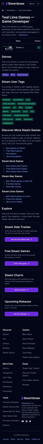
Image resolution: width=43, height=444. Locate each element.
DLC (5, 339)
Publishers (7, 386)
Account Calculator (11, 420)
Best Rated (27, 334)
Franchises (7, 391)
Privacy (6, 439)
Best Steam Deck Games (17, 166)
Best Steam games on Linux (18, 196)
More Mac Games (13, 186)
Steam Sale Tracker (30, 368)
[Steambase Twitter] (30, 421)
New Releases (28, 348)
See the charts (20, 290)
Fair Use (20, 439)
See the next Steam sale (20, 239)
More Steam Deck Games (17, 171)
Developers (11, 10)
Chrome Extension (11, 402)
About (27, 439)
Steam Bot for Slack (11, 411)
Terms (13, 439)
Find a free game (20, 263)
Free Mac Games (13, 184)
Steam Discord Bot (11, 407)
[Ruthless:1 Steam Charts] (8, 47)
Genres (6, 368)
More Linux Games (14, 202)
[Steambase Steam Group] (27, 421)
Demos (6, 343)
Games (6, 334)
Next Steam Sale (10, 416)
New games (11, 153)
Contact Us (36, 439)
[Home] (3, 10)
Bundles (6, 348)
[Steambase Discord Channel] (23, 421)
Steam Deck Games (31, 357)
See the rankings (20, 314)
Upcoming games (14, 156)
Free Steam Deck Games (16, 169)
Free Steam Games (30, 380)
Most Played (27, 339)
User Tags (7, 377)
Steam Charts (9, 352)
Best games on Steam (15, 148)
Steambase (26, 403)
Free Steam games (14, 151)
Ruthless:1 (23, 35)
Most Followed (28, 343)
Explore (6, 425)
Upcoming (26, 352)
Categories (7, 373)
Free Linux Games (14, 199)
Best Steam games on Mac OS (19, 181)
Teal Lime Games (25, 10)
